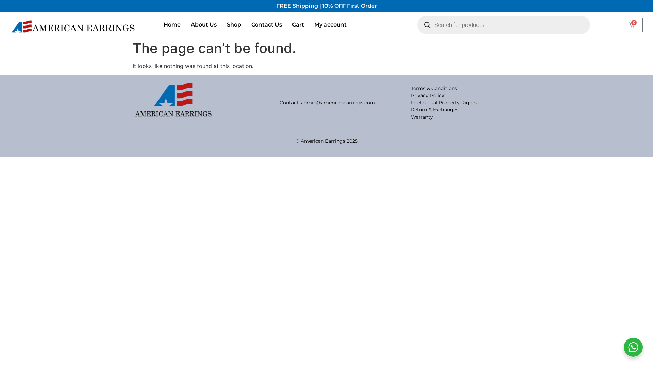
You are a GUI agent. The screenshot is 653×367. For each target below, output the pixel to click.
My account (330, 24)
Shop (234, 24)
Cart (298, 24)
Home (172, 24)
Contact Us (266, 24)
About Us (204, 24)
